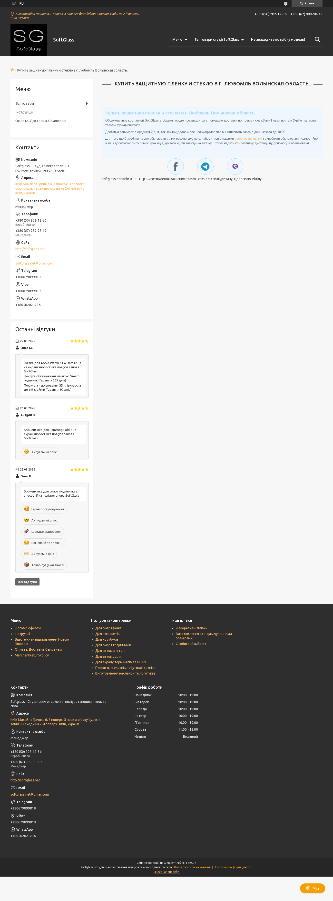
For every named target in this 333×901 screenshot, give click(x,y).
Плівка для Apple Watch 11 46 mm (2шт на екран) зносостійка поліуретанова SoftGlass (52, 367)
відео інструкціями (248, 138)
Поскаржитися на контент (193, 867)
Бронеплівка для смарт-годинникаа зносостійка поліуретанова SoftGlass (51, 493)
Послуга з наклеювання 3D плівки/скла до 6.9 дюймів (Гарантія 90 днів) (52, 387)
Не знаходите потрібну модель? (278, 39)
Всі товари (24, 103)
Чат (316, 888)
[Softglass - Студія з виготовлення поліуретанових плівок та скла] (28, 40)
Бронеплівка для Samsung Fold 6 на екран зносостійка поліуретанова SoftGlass (50, 434)
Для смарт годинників (113, 645)
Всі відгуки (27, 582)
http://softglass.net (30, 249)
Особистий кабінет (191, 644)
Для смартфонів (108, 628)
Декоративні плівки (191, 628)
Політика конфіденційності (233, 867)
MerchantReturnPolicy (32, 655)
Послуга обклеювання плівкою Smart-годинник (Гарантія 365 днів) (52, 378)
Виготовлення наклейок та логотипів (125, 673)
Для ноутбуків (106, 639)
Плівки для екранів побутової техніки (125, 668)
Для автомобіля (108, 656)
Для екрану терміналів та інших (120, 662)
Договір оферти (28, 628)
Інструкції (24, 112)
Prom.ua (190, 862)
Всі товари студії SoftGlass (217, 39)
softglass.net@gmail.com (34, 263)
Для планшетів (107, 634)
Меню (177, 39)
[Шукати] (316, 39)
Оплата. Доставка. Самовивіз (40, 121)
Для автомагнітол (110, 651)
